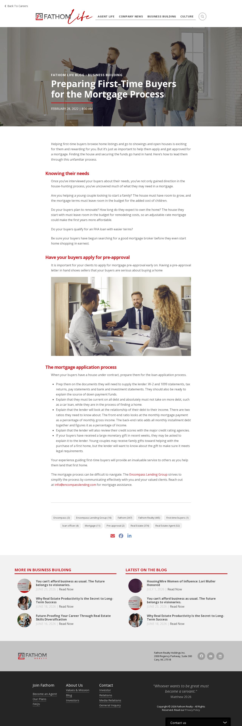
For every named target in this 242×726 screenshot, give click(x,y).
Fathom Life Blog (68, 75)
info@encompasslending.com (75, 485)
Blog (69, 695)
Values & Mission (77, 690)
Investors (72, 700)
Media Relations (110, 700)
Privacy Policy (192, 710)
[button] (202, 16)
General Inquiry (110, 705)
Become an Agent (45, 694)
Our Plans (39, 699)
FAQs (36, 704)
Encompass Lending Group (148, 474)
